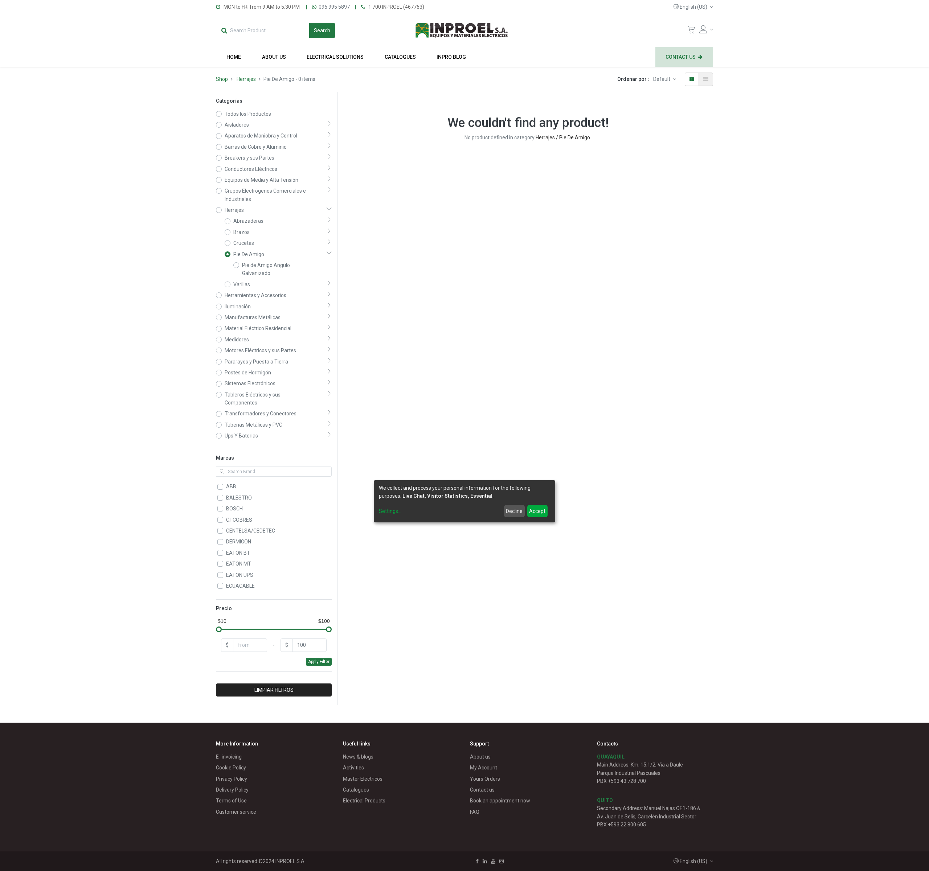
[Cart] (691, 31)
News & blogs (358, 757)
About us (480, 757)
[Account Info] (706, 29)
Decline (514, 511)
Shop (222, 79)
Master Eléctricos (362, 779)
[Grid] (692, 79)
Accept (537, 511)
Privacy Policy (231, 779)
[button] (693, 7)
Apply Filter (319, 661)
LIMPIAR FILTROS (274, 690)
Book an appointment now (500, 801)
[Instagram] (501, 861)
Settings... (390, 511)
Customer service (236, 812)
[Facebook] (477, 861)
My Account (483, 768)
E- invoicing (229, 757)
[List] (706, 79)
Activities (353, 768)
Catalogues (356, 790)
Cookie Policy (231, 768)
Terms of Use (231, 801)
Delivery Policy (232, 790)
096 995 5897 (334, 7)
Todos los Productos (248, 114)
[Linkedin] (485, 861)
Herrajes (246, 79)
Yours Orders (485, 779)
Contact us (482, 790)
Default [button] (662, 79)
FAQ (474, 812)
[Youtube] (493, 861)
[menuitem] (233, 57)
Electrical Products (364, 801)
